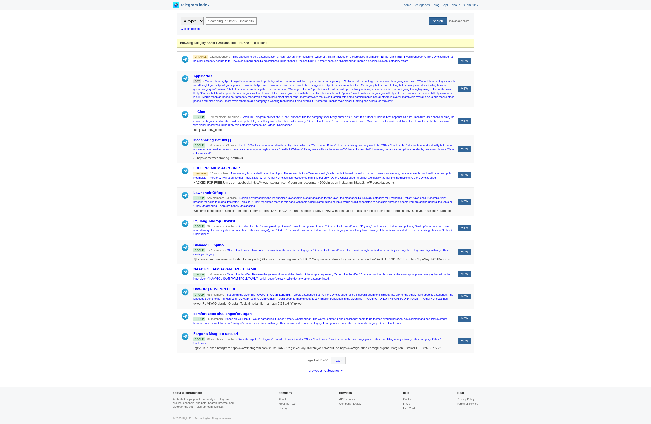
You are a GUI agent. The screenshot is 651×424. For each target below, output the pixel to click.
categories (422, 5)
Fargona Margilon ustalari (215, 334)
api (445, 5)
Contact (408, 399)
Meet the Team (288, 403)
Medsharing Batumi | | (212, 140)
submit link (470, 5)
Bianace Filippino (208, 245)
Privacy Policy (466, 399)
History (283, 408)
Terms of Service (467, 403)
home (407, 5)
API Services (347, 399)
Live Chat (409, 408)
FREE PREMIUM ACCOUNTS (217, 168)
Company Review (350, 403)
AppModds (202, 76)
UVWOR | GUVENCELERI (214, 289)
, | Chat (199, 112)
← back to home (191, 28)
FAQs (406, 403)
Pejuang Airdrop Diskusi (214, 221)
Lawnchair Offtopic (210, 193)
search (438, 21)
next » (338, 360)
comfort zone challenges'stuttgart (222, 314)
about (456, 5)
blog (437, 5)
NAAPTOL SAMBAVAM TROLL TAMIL (225, 269)
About (282, 399)
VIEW (464, 61)
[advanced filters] (459, 20)
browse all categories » (326, 370)
